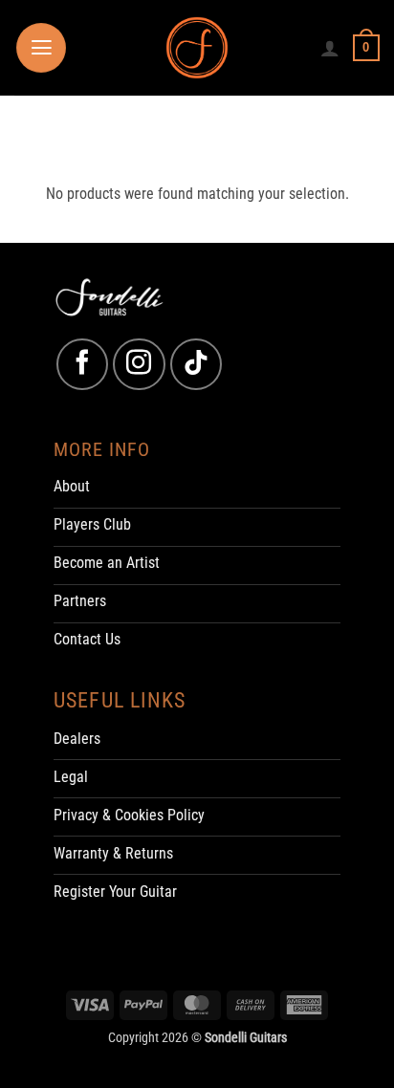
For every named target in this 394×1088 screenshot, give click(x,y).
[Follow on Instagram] (138, 364)
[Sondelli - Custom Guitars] (197, 48)
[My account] (329, 48)
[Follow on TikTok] (196, 364)
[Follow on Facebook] (82, 364)
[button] (41, 48)
